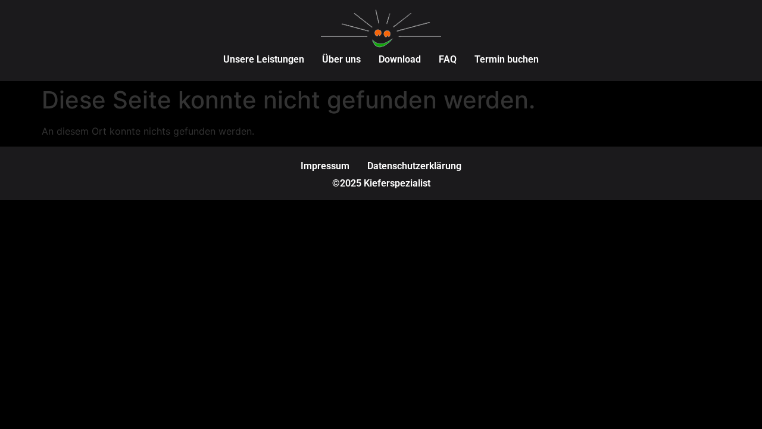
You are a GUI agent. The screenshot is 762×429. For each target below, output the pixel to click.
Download (400, 59)
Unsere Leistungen (263, 59)
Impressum (325, 166)
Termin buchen (506, 59)
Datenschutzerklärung (414, 166)
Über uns (341, 59)
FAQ (448, 59)
